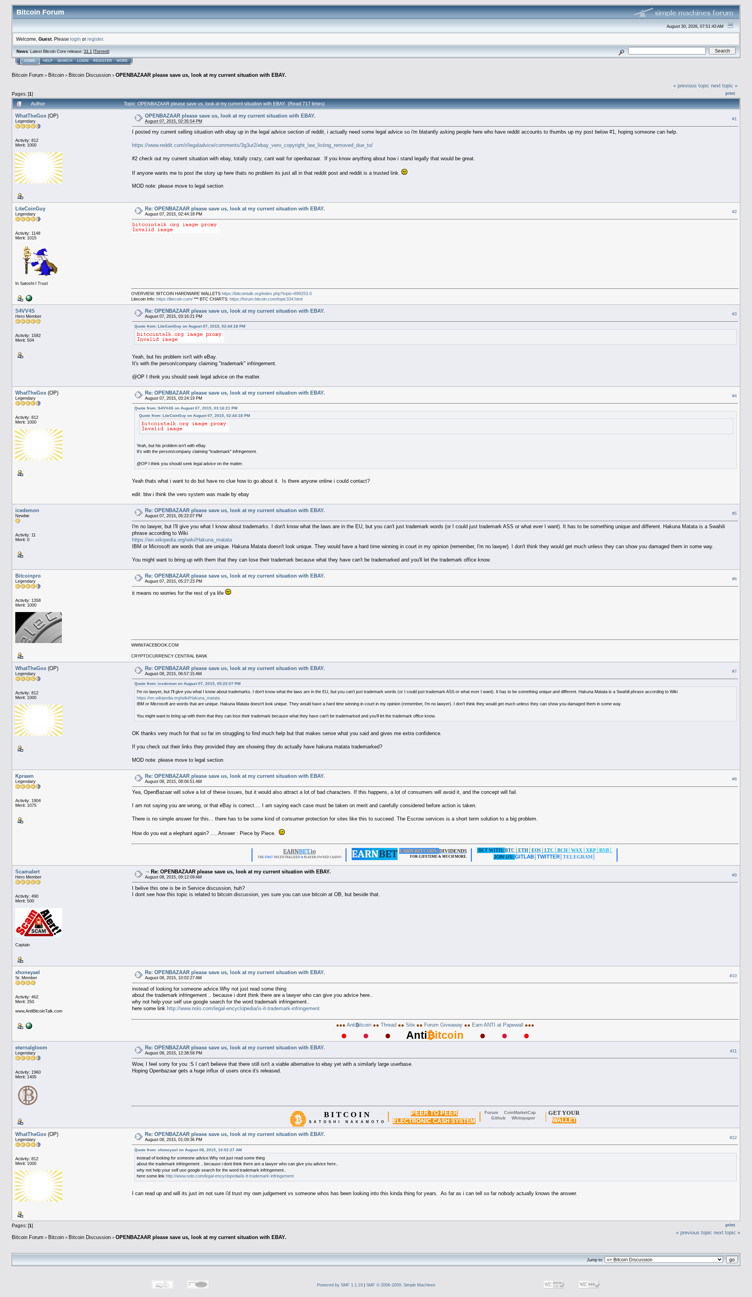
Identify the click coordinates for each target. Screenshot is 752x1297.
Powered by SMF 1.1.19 (340, 1285)
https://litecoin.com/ (174, 299)
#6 (734, 578)
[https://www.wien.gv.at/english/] (28, 297)
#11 (733, 1051)
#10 (733, 975)
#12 (733, 1137)
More (122, 61)
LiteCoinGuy (30, 209)
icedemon (27, 510)
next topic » (724, 86)
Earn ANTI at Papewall (497, 1025)
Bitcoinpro (28, 576)
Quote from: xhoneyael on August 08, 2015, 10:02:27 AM (188, 1150)
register (95, 39)
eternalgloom (31, 1048)
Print (730, 93)
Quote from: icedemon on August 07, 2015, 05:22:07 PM (187, 683)
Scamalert (27, 872)
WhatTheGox (30, 116)
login (75, 39)
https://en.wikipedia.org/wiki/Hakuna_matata (182, 540)
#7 (734, 671)
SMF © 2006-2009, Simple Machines (401, 1285)
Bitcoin (56, 75)
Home (29, 61)
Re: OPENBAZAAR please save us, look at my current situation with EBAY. (235, 209)
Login (83, 61)
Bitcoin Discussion (90, 75)
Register (102, 61)
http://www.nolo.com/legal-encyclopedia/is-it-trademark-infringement (243, 1008)
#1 (734, 118)
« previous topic (691, 86)
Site (410, 1025)
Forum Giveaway (443, 1025)
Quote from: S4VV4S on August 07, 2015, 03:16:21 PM (185, 408)
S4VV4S (25, 311)
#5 (734, 513)
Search (64, 61)
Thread (388, 1025)
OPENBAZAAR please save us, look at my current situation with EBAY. (201, 75)
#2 (734, 211)
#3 (734, 314)
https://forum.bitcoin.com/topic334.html (266, 299)
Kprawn (24, 776)
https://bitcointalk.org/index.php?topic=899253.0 (267, 293)
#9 (734, 875)
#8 (734, 779)
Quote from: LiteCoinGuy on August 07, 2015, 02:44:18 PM (189, 326)
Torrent (101, 51)
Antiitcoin (359, 1025)
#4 (734, 395)
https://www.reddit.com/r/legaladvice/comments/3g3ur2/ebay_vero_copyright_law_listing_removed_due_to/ (252, 145)
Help (47, 61)
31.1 (88, 51)
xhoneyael (27, 972)
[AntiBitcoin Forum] (28, 1025)
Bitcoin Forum (27, 75)
